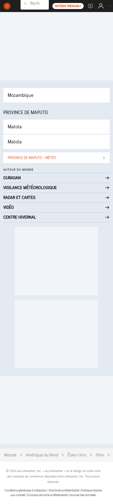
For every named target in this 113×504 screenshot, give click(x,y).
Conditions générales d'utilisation (26, 490)
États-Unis (76, 455)
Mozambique (20, 95)
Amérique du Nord (42, 455)
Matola (15, 127)
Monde (10, 455)
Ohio (100, 455)
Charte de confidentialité (64, 490)
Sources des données (82, 495)
